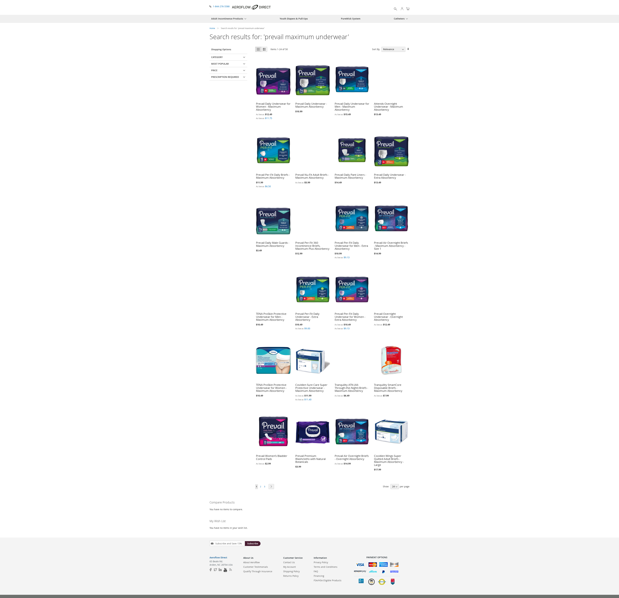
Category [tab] (217, 57)
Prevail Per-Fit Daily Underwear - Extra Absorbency (307, 317)
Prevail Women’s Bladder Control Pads (271, 457)
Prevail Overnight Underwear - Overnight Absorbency (388, 317)
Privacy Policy (321, 562)
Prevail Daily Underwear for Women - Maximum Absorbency (273, 106)
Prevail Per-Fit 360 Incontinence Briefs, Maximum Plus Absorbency (312, 246)
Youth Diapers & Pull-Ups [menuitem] (294, 18)
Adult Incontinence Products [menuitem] (227, 18)
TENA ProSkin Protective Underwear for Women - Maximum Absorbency (271, 388)
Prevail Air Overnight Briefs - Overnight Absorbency (352, 457)
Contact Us (289, 562)
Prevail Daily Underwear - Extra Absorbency (390, 176)
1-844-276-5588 (221, 6)
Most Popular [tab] (220, 63)
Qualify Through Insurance (257, 571)
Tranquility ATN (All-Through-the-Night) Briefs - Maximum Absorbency (351, 388)
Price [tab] (214, 70)
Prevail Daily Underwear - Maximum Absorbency (311, 105)
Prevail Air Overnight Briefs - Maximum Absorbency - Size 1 (391, 246)
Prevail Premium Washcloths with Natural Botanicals (310, 459)
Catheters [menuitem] (399, 18)
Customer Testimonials (255, 566)
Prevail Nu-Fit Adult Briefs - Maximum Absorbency (312, 176)
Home (212, 28)
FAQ (316, 571)
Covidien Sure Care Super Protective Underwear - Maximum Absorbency (311, 388)
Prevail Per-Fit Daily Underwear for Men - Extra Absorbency (351, 246)
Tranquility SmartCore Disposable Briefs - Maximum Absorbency (388, 388)
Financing (319, 575)
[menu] (309, 19)
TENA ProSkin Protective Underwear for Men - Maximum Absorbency (271, 317)
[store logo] (252, 7)
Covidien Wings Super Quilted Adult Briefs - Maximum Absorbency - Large (389, 460)
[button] (402, 9)
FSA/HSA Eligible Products (327, 580)
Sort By (376, 49)
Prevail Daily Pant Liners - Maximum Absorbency (350, 176)
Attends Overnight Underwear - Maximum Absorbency (388, 106)
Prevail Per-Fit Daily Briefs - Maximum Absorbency (273, 176)
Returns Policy (291, 575)
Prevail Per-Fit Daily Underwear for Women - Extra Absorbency (350, 317)
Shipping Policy (291, 571)
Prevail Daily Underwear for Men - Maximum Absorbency (352, 106)
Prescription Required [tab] (225, 76)
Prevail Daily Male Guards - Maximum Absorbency (272, 244)
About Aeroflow (251, 562)
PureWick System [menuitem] (350, 18)
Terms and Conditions (325, 566)
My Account (289, 566)
